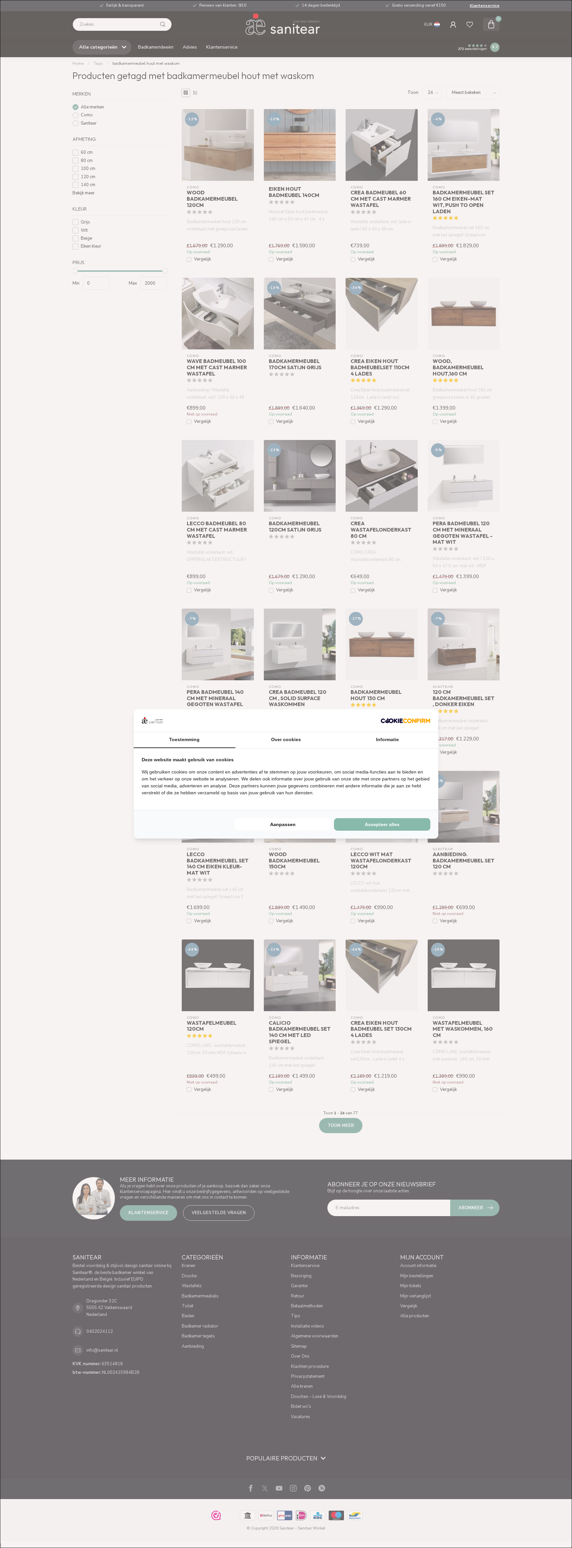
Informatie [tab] (387, 739)
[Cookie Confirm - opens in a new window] (405, 720)
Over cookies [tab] (286, 739)
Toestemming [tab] (184, 739)
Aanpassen (283, 824)
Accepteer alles (382, 824)
